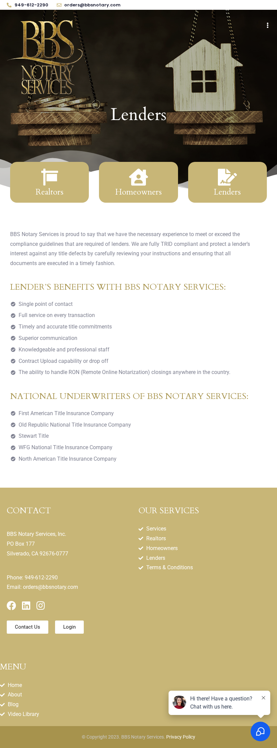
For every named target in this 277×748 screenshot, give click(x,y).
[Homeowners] (138, 177)
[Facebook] (11, 605)
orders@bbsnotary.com (50, 587)
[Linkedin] (26, 605)
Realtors (49, 192)
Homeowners (138, 192)
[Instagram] (40, 605)
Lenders (227, 192)
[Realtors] (49, 177)
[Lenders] (227, 177)
